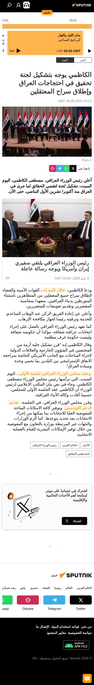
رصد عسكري (8, 588)
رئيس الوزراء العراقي (44, 445)
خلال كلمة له (54, 290)
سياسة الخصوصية (80, 633)
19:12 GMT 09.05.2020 (75, 101)
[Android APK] (76, 645)
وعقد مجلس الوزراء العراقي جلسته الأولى (55, 373)
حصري (34, 588)
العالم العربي (69, 445)
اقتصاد (46, 588)
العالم (69, 588)
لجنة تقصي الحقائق (79, 453)
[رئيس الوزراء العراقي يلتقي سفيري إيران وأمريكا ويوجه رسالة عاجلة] (47, 228)
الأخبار (86, 445)
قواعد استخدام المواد (65, 626)
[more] (7, 277)
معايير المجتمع (56, 633)
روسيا (57, 588)
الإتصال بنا (42, 626)
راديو (23, 588)
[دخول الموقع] (18, 5)
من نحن (86, 626)
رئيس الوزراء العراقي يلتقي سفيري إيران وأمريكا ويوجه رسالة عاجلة (52, 265)
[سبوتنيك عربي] (82, 7)
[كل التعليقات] (87, 678)
